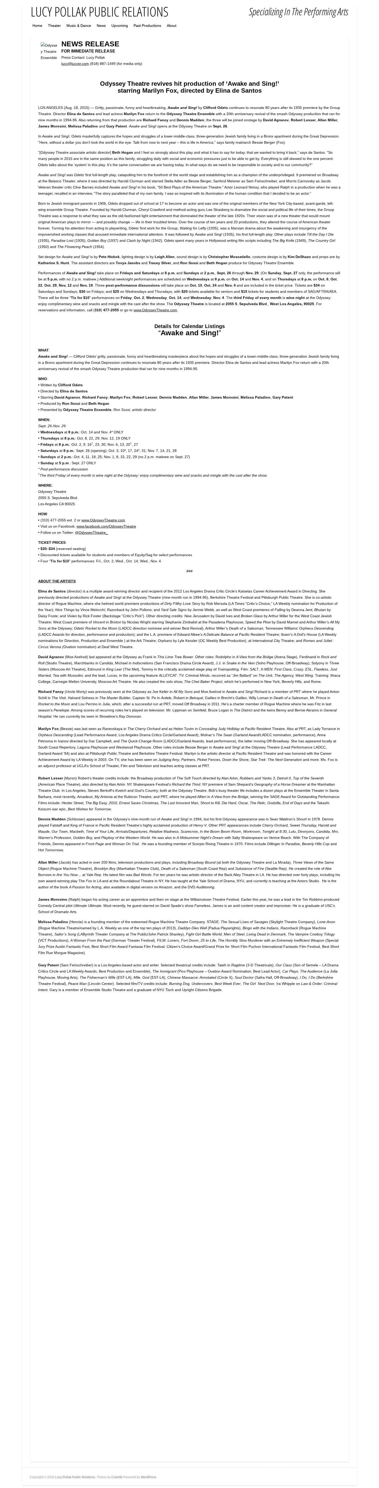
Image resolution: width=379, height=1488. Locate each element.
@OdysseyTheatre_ (91, 532)
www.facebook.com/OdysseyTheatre (106, 526)
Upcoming (119, 25)
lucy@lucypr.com (75, 64)
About (171, 25)
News (101, 25)
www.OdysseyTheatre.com (155, 310)
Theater (54, 25)
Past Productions (147, 25)
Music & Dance (79, 25)
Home (37, 25)
